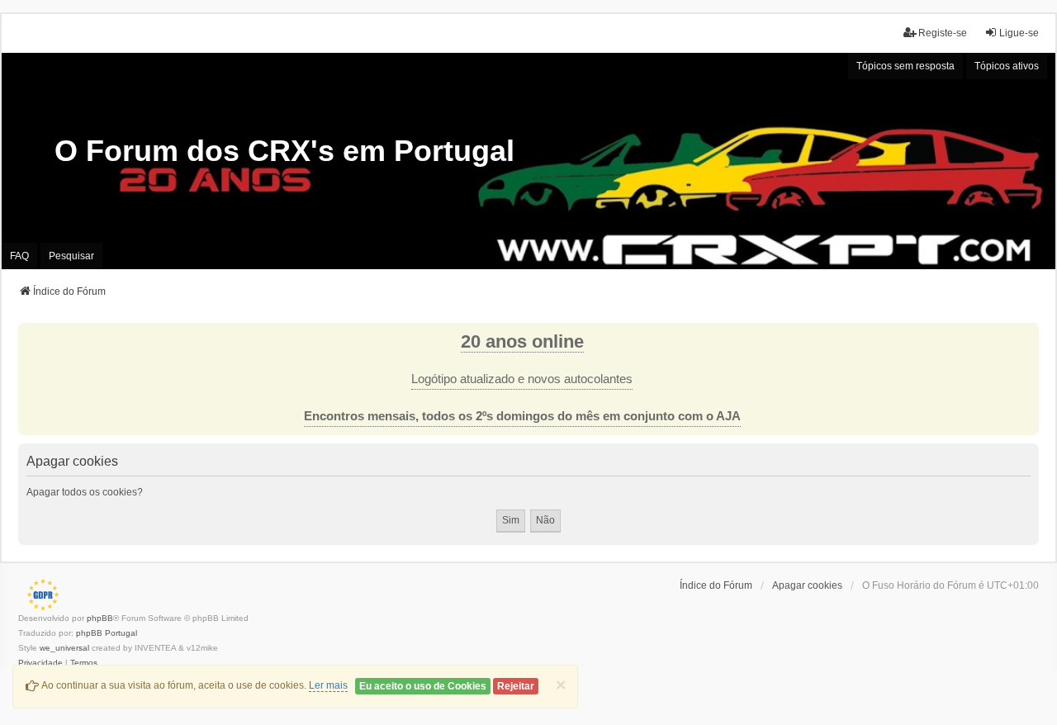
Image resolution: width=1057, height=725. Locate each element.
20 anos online (522, 341)
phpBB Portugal (106, 632)
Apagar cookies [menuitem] (807, 585)
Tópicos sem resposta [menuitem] (905, 66)
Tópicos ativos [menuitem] (1006, 66)
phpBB (100, 618)
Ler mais (328, 685)
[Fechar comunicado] (1026, 336)
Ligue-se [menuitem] (1019, 33)
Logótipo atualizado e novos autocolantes (522, 379)
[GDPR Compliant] (38, 594)
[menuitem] (40, 663)
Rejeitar (515, 686)
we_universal (64, 647)
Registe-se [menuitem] (942, 33)
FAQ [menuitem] (19, 256)
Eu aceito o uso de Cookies (422, 686)
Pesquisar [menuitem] (71, 256)
